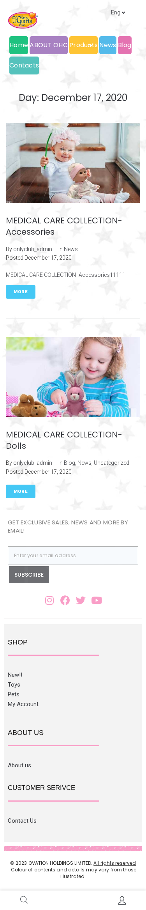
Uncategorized (111, 463)
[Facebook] (65, 600)
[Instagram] (49, 600)
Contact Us (22, 820)
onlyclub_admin (32, 249)
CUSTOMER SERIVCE (41, 787)
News (71, 249)
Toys (14, 684)
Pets (13, 694)
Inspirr (91, 883)
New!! (15, 674)
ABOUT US (26, 732)
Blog (69, 463)
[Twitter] (81, 600)
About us (19, 765)
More (21, 291)
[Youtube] (96, 600)
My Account (23, 704)
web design (61, 883)
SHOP (18, 642)
